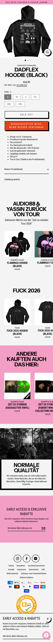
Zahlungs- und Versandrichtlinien (33, 573)
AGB (43, 569)
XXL (9, 104)
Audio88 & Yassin (17, 260)
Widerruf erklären (26, 577)
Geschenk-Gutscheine (36, 566)
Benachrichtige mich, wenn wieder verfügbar (26, 126)
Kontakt (11, 569)
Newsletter (21, 566)
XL (35, 97)
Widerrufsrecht (12, 573)
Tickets (11, 566)
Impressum (21, 569)
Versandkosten (21, 85)
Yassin (17, 328)
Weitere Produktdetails (13, 169)
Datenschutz (34, 569)
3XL (20, 104)
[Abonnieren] (43, 528)
